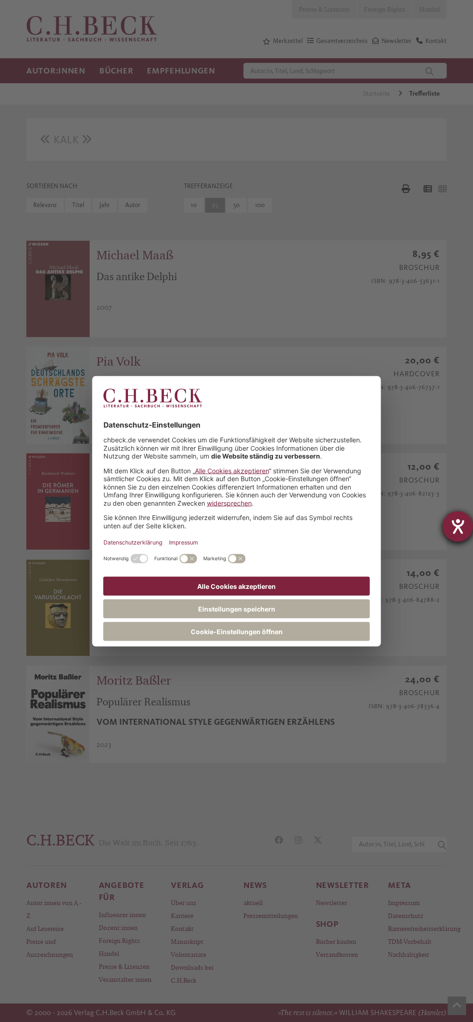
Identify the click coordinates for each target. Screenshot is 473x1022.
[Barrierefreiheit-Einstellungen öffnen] (458, 526)
